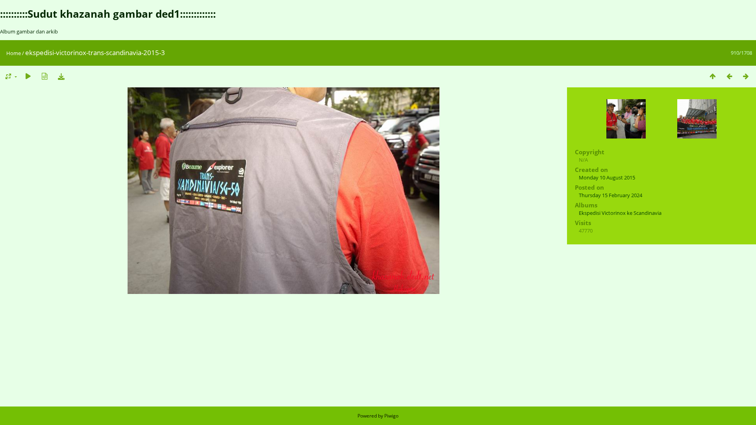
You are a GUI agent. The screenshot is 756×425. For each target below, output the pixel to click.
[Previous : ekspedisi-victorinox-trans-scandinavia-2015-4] (729, 76)
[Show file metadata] (44, 76)
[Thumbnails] (712, 76)
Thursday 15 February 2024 (610, 195)
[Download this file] (61, 76)
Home (13, 53)
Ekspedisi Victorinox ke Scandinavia (620, 212)
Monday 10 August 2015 (607, 177)
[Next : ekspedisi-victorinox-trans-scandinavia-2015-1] (745, 76)
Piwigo (391, 415)
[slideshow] (28, 76)
